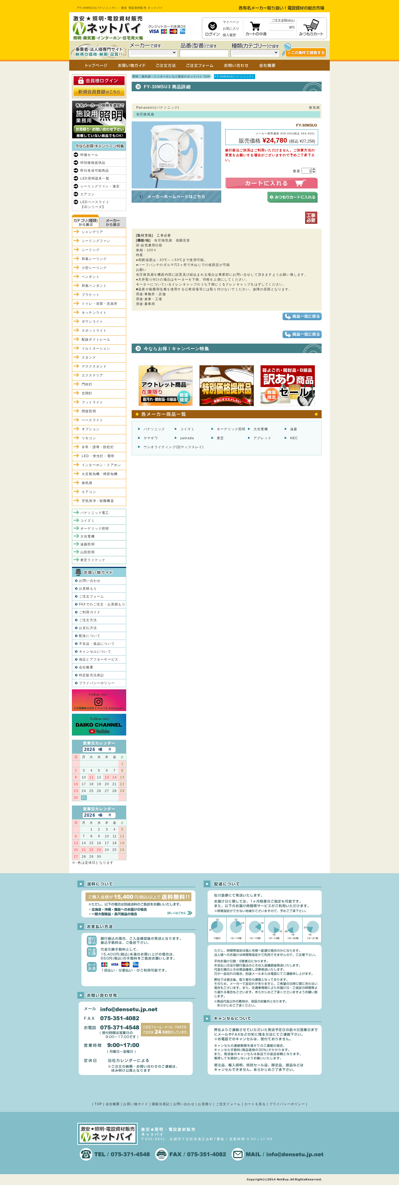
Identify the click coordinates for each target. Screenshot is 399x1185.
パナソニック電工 (94, 513)
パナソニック (154, 429)
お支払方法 (88, 628)
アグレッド (262, 438)
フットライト (92, 402)
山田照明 (87, 552)
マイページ (231, 22)
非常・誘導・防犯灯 (98, 447)
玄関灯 (87, 393)
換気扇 (87, 483)
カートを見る (255, 1104)
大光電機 (261, 429)
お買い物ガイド (135, 1104)
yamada (187, 438)
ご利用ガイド (89, 612)
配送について (89, 636)
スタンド (89, 357)
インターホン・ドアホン (101, 465)
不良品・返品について (97, 644)
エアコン (87, 194)
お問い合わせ (89, 581)
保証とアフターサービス (98, 659)
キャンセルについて (95, 651)
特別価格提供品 (92, 163)
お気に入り (231, 28)
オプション (91, 429)
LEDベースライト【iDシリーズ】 (94, 204)
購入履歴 (229, 35)
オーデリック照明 (231, 429)
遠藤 (293, 429)
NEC (294, 438)
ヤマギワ (151, 438)
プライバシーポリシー (97, 683)
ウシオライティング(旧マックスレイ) (174, 447)
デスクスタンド (94, 366)
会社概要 (86, 667)
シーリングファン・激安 (100, 186)
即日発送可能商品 (94, 170)
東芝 (220, 438)
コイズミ (187, 429)
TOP (98, 1104)
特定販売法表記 (91, 675)
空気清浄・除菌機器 (98, 501)
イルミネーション (96, 348)
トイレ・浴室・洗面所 (100, 304)
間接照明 (89, 411)
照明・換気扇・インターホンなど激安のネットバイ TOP (171, 76)
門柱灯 (87, 384)
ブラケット (91, 295)
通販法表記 (161, 1104)
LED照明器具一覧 (94, 178)
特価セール (89, 155)
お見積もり (88, 588)
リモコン (89, 438)
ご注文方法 (88, 620)
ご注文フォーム (91, 596)
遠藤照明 (87, 544)
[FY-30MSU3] (176, 186)
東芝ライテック (92, 560)
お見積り (205, 1104)
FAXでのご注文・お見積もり (102, 604)
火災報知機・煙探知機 (100, 474)
